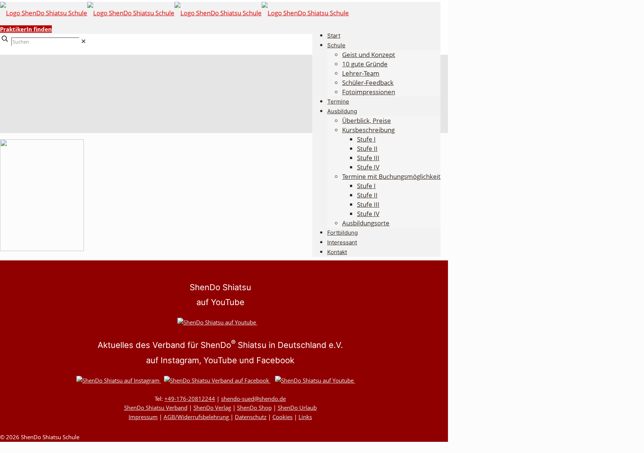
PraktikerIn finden (26, 29)
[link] (83, 41)
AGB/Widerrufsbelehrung (197, 417)
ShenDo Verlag (212, 407)
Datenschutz (250, 417)
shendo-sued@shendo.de (253, 398)
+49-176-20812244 (189, 398)
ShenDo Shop (254, 407)
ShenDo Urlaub (297, 407)
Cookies (282, 417)
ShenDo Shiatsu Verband (155, 407)
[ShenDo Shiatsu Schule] (174, 13)
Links (305, 417)
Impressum (143, 417)
